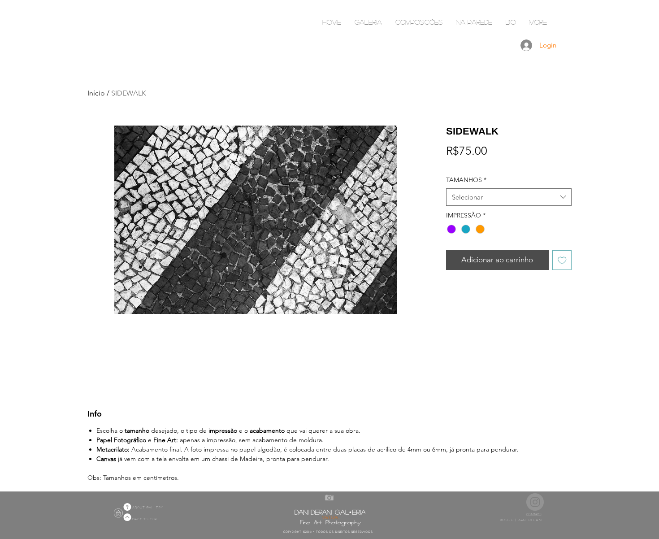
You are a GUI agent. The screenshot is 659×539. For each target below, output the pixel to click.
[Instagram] (535, 502)
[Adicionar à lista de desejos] (562, 260)
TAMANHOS (466, 180)
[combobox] (509, 197)
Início (96, 93)
